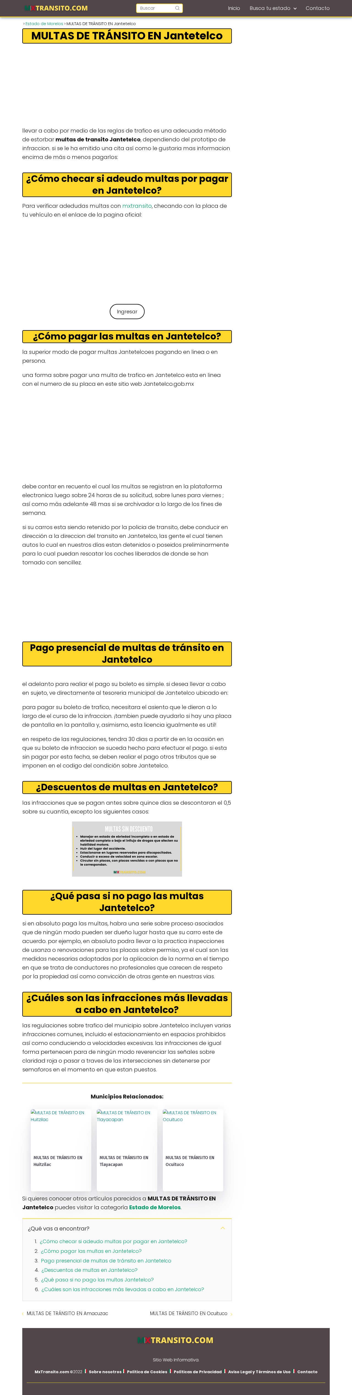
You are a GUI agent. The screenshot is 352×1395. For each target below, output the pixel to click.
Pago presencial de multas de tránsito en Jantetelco (106, 1260)
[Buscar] (177, 8)
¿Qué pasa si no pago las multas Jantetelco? (97, 1279)
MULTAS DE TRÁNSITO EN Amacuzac (67, 1313)
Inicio (234, 8)
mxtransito (137, 206)
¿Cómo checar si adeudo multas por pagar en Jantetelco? (113, 1241)
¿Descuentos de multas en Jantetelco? (90, 1270)
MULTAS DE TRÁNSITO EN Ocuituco (188, 1313)
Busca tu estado (270, 8)
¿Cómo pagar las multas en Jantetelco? (91, 1251)
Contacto (318, 8)
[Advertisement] (127, 85)
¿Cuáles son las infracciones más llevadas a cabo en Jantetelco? (123, 1289)
